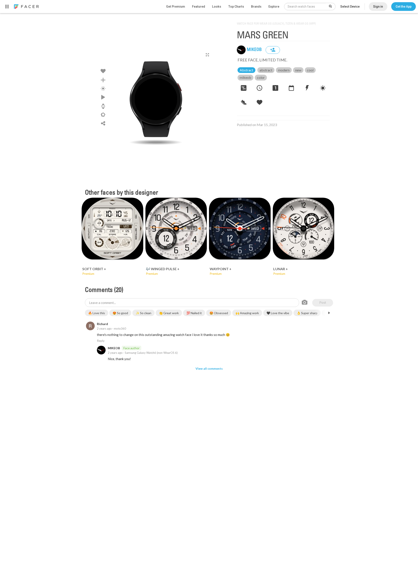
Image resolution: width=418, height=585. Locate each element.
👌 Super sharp (307, 313)
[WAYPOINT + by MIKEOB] (240, 228)
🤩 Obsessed (218, 313)
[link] (26, 6)
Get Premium (175, 6)
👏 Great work (169, 313)
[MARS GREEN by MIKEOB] (155, 99)
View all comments (209, 368)
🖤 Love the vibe (277, 313)
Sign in (378, 6)
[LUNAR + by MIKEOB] (303, 228)
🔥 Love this (96, 313)
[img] (241, 50)
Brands (256, 6)
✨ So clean (143, 313)
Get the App (403, 6)
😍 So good (120, 313)
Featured (198, 6)
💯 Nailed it (194, 313)
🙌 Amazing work (247, 313)
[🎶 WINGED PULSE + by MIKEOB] (176, 228)
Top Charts (236, 6)
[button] (403, 6)
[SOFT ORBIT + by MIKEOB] (112, 228)
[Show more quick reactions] (329, 313)
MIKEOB (255, 50)
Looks (216, 6)
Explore (273, 6)
